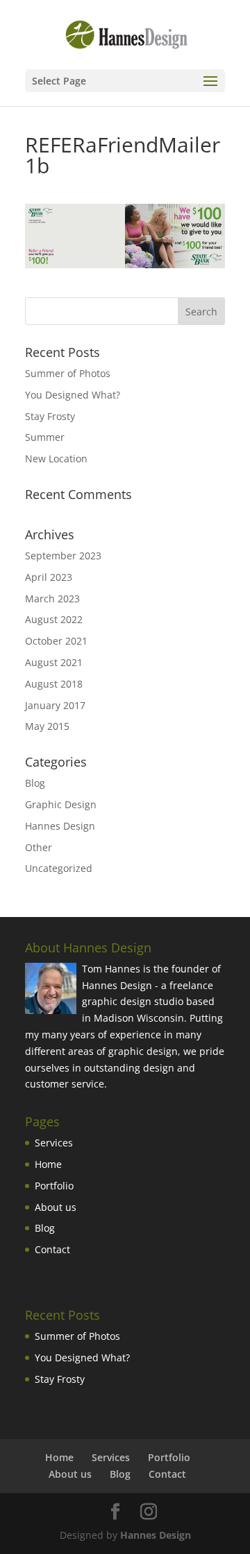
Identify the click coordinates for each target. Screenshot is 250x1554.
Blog (35, 782)
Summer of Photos (67, 373)
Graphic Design (61, 804)
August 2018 (54, 683)
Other (38, 847)
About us (55, 1207)
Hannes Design (60, 825)
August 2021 (54, 662)
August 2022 (54, 619)
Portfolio (54, 1185)
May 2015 (47, 726)
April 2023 (48, 577)
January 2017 (55, 705)
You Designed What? (72, 394)
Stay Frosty (50, 416)
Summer (45, 437)
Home (48, 1164)
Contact (52, 1249)
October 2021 (56, 640)
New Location (56, 458)
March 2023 (52, 598)
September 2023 (63, 555)
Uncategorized (58, 868)
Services (54, 1142)
